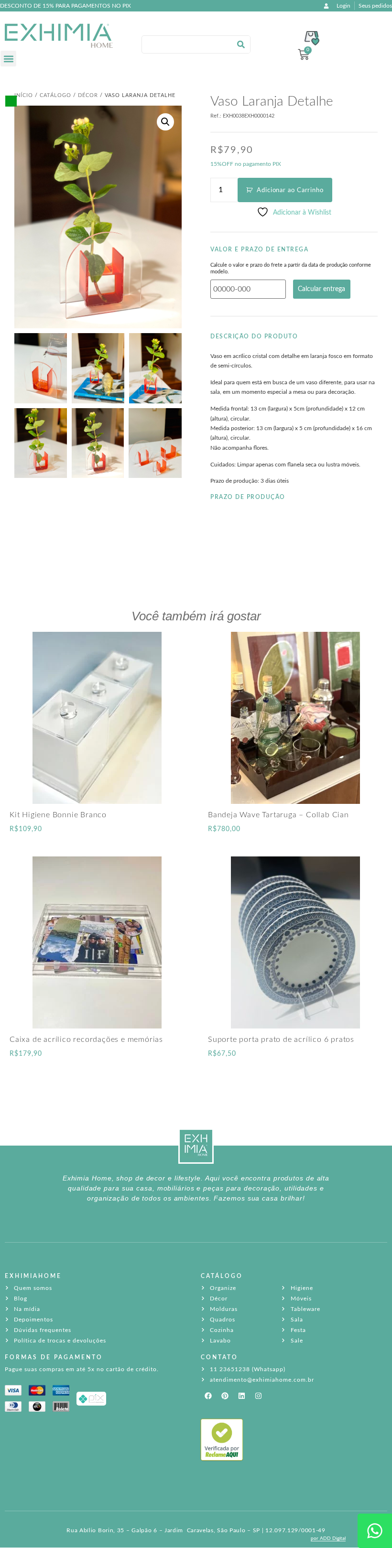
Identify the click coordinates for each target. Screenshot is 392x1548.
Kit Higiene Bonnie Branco (58, 815)
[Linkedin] (241, 1396)
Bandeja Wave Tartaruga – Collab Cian (278, 815)
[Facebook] (208, 1396)
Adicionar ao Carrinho (290, 190)
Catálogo (55, 95)
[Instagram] (258, 1396)
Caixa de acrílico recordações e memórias (86, 1039)
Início (23, 95)
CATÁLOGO (222, 1276)
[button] (8, 58)
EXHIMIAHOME (33, 1276)
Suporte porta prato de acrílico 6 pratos (281, 1039)
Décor (88, 95)
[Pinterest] (225, 1396)
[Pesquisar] (241, 44)
